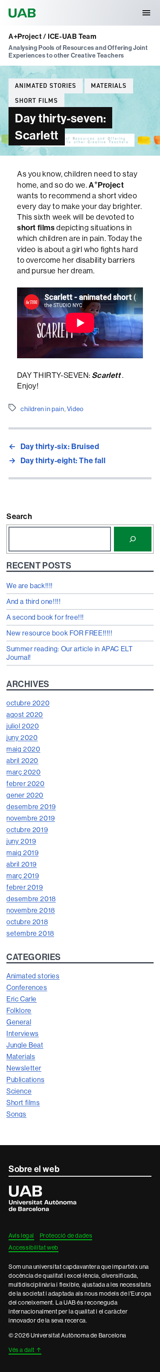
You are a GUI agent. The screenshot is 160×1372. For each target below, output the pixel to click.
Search (19, 516)
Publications (25, 1079)
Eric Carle (21, 999)
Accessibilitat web (33, 1247)
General (18, 1022)
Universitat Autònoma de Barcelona (23, 12)
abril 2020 (22, 760)
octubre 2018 (27, 921)
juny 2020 (22, 737)
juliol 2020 (22, 726)
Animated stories (45, 85)
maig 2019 (22, 852)
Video (75, 409)
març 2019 (22, 875)
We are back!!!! (29, 585)
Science (19, 1091)
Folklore (19, 1010)
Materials (109, 85)
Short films (36, 100)
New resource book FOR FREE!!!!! (59, 633)
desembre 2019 (31, 806)
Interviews (22, 1033)
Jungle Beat (25, 1045)
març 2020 (23, 772)
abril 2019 (21, 864)
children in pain (42, 409)
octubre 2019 (27, 829)
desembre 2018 (31, 898)
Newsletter (23, 1068)
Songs (16, 1114)
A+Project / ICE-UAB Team (52, 36)
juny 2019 (21, 841)
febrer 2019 (24, 887)
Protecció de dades (66, 1235)
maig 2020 (23, 749)
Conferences (26, 987)
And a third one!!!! (33, 601)
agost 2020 (24, 714)
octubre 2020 (27, 703)
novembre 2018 (30, 910)
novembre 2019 (30, 818)
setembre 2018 (30, 933)
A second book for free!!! (45, 617)
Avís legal (21, 1235)
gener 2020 (25, 795)
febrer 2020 (25, 783)
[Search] (132, 539)
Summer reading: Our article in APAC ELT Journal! (69, 652)
